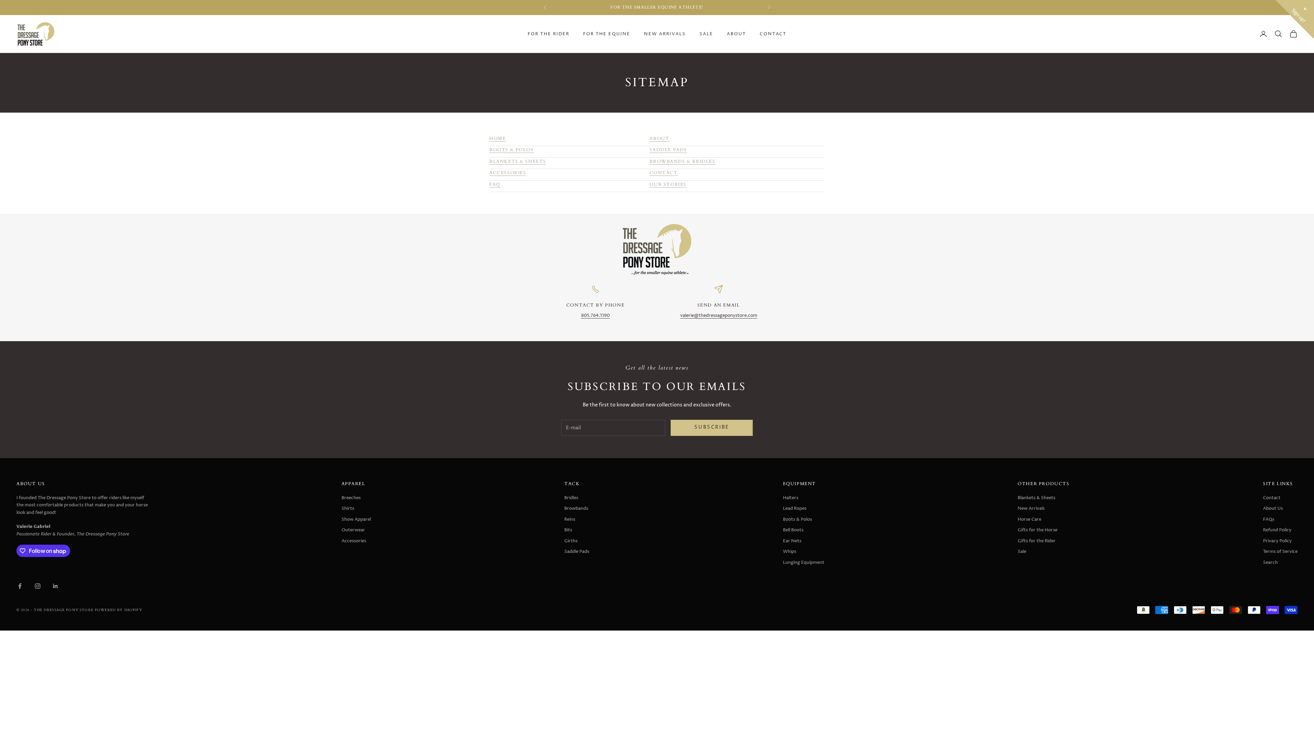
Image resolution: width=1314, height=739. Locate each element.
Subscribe (711, 427)
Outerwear (353, 530)
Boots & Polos (511, 150)
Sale (706, 34)
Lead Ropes (795, 508)
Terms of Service (1280, 551)
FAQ (494, 184)
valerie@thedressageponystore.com (718, 316)
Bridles (571, 498)
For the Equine (606, 34)
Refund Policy (1277, 530)
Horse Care (1029, 519)
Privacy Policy (1277, 541)
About (736, 34)
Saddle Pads (668, 150)
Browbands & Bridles (682, 161)
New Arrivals (665, 34)
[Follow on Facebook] (19, 586)
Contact (773, 34)
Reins (569, 519)
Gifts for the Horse (1037, 530)
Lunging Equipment (803, 562)
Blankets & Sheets (517, 161)
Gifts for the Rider (1037, 541)
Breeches (351, 498)
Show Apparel (356, 519)
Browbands (576, 508)
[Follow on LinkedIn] (55, 586)
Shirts (348, 508)
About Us (1273, 508)
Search (1270, 562)
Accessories (507, 173)
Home (497, 138)
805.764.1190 (595, 316)
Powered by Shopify (118, 610)
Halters (790, 498)
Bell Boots (793, 530)
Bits (568, 530)
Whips (789, 551)
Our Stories (667, 184)
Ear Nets (792, 541)
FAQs (1268, 519)
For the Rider (548, 34)
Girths (571, 541)
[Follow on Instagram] (37, 586)
